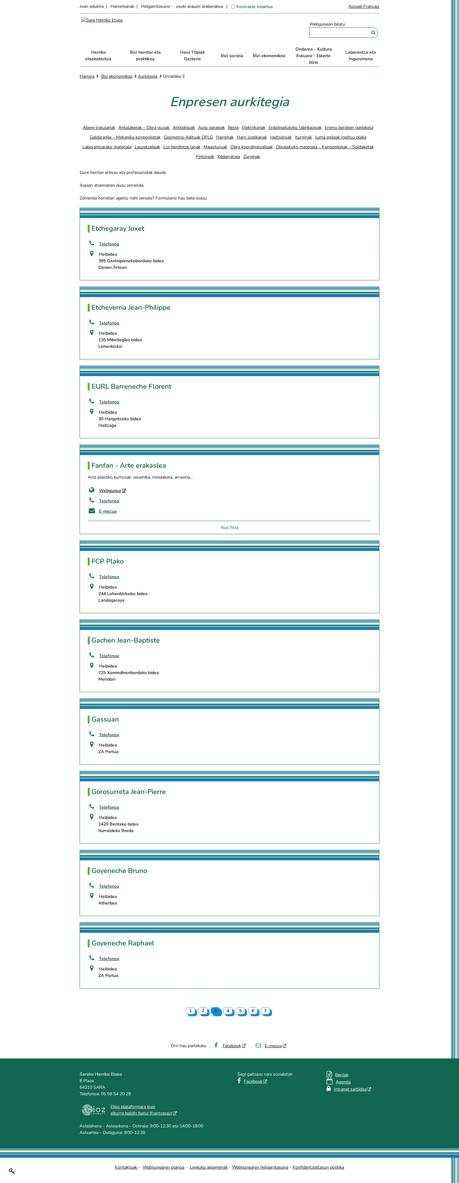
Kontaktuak (126, 1167)
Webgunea (110, 491)
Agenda (343, 1082)
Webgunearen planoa (163, 1167)
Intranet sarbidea (350, 1089)
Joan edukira (92, 6)
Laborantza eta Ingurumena (360, 55)
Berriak (341, 1075)
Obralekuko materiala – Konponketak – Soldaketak (325, 147)
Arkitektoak (184, 128)
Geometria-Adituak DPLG (188, 137)
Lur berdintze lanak (181, 147)
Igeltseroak (281, 137)
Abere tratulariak (99, 128)
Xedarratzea (228, 157)
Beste (233, 128)
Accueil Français (363, 6)
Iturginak (303, 137)
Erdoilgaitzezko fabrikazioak (295, 128)
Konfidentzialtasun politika (318, 1167)
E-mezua (108, 511)
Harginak (225, 137)
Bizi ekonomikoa (269, 56)
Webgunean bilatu (327, 24)
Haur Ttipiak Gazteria (192, 55)
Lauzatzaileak (147, 147)
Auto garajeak (211, 128)
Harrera (87, 76)
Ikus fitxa (230, 527)
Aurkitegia (147, 76)
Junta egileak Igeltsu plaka (340, 137)
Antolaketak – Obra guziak (144, 128)
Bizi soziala (232, 56)
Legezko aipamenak (209, 1167)
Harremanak (122, 6)
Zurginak (251, 157)
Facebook (232, 1046)
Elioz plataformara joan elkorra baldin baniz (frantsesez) (141, 1110)
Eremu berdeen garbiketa (349, 128)
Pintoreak (205, 157)
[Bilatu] (373, 32)
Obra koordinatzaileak (251, 147)
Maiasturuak (215, 147)
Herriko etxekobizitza (98, 55)
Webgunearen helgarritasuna (260, 1167)
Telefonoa (109, 244)
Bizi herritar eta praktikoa (145, 55)
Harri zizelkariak (252, 137)
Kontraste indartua (254, 7)
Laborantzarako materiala (106, 147)
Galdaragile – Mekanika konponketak (125, 137)
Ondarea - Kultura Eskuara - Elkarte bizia (313, 55)
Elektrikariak (253, 128)
